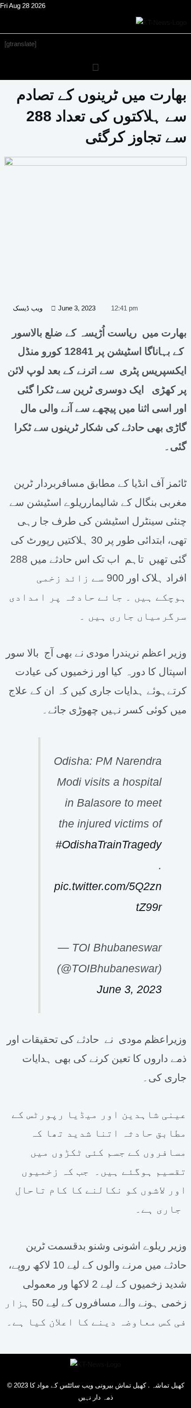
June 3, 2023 (129, 989)
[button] (95, 67)
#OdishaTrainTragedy (109, 844)
